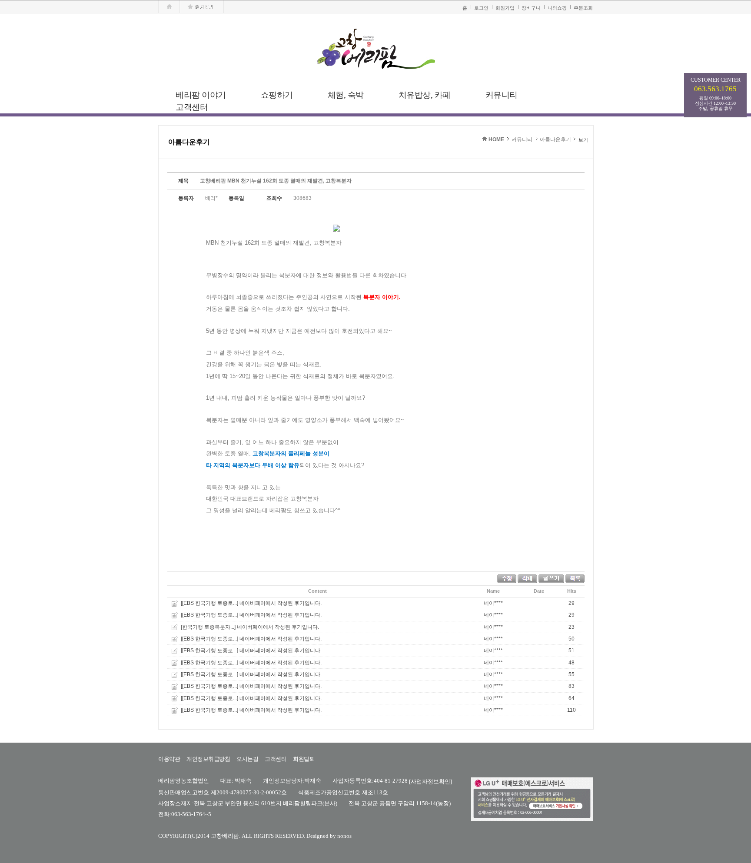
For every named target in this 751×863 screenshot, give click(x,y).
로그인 (481, 7)
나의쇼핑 (557, 7)
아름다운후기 (555, 139)
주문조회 (583, 7)
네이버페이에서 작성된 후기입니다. (280, 603)
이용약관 (169, 759)
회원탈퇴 (304, 759)
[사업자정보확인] (430, 781)
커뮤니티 (522, 139)
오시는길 (247, 759)
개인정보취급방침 (208, 759)
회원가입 (505, 7)
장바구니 (531, 7)
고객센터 (275, 759)
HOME (496, 139)
